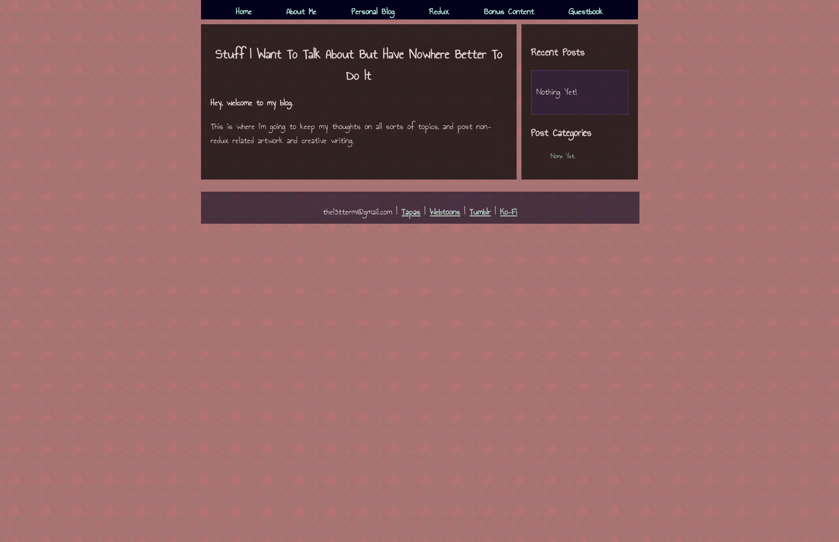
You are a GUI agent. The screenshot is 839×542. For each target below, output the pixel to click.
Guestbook (586, 12)
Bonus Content (509, 12)
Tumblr (480, 212)
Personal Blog (373, 12)
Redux (439, 12)
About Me (301, 12)
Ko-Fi (508, 212)
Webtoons (445, 212)
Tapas (411, 212)
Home (244, 12)
